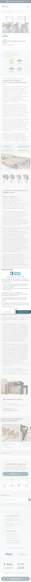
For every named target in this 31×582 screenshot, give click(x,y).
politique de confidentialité (8, 306)
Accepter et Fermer (23, 312)
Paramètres (8, 312)
